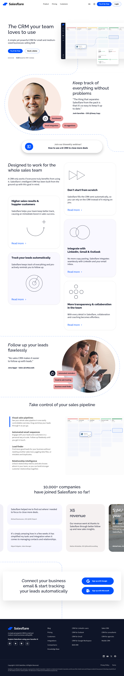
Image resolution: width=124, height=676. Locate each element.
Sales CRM (105, 628)
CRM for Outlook (78, 632)
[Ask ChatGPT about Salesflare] (10, 643)
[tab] (31, 421)
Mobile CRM (106, 641)
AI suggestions (69, 125)
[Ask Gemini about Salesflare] (15, 643)
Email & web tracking (63, 380)
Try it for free (104, 4)
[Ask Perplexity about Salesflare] (27, 643)
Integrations (51, 641)
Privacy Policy (105, 665)
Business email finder (63, 386)
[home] (13, 4)
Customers (64, 4)
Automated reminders (67, 373)
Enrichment (56, 118)
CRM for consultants (109, 632)
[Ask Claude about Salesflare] (21, 643)
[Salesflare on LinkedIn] (104, 656)
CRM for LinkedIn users (80, 628)
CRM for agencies (108, 636)
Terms (114, 665)
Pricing (54, 4)
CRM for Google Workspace (81, 641)
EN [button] (89, 4)
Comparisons (52, 645)
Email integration (51, 125)
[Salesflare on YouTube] (107, 657)
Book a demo (32, 51)
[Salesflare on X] (111, 656)
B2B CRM (75, 645)
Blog (49, 628)
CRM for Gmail (77, 636)
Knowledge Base (53, 649)
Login (117, 4)
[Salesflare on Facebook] (115, 656)
